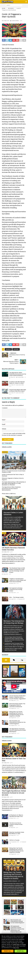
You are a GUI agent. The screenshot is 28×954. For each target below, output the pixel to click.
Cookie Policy (16, 944)
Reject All (7, 951)
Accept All (20, 951)
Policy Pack (16, 947)
